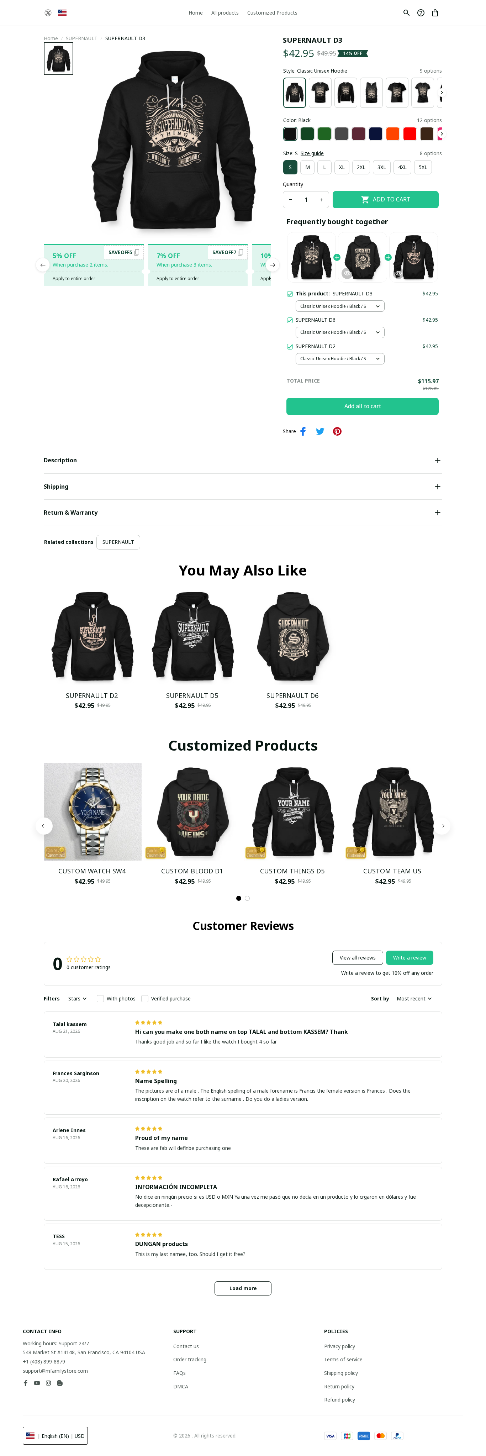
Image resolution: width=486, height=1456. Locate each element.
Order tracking (189, 1359)
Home (51, 38)
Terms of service (343, 1359)
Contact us (186, 1346)
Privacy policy (339, 1346)
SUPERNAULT (81, 38)
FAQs (179, 1373)
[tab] (239, 898)
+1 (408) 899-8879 (44, 1361)
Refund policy (339, 1399)
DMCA (180, 1386)
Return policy (339, 1386)
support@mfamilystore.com (55, 1370)
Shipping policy (341, 1373)
